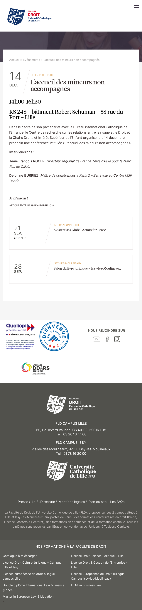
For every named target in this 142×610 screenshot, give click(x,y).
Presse (23, 502)
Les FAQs (117, 502)
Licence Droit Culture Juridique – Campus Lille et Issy (32, 565)
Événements (31, 60)
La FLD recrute (43, 502)
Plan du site (97, 502)
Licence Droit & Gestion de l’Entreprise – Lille (99, 565)
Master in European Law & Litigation (28, 596)
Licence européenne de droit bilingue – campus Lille (30, 576)
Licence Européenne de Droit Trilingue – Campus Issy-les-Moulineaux (99, 576)
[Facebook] (107, 340)
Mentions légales (72, 502)
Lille (34, 74)
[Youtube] (96, 340)
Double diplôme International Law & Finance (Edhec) (33, 587)
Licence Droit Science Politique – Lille (97, 556)
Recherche (46, 74)
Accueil (14, 60)
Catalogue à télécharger (20, 556)
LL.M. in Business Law (86, 585)
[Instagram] (117, 340)
